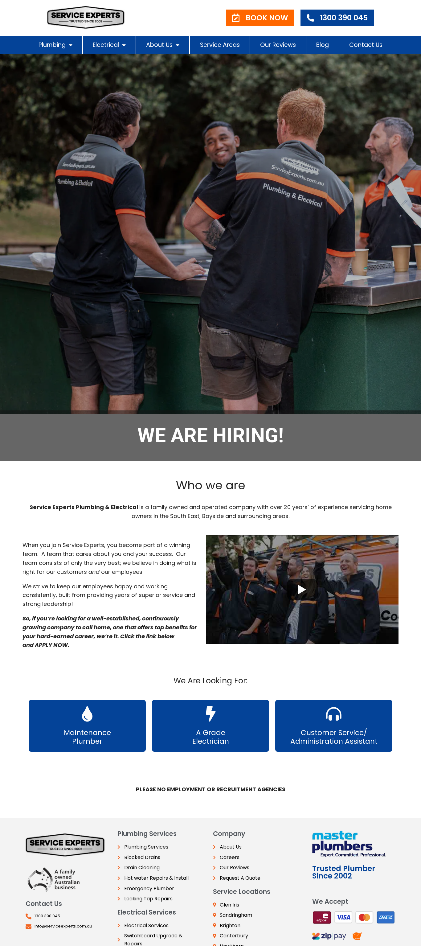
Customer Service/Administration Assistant (334, 737)
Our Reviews (278, 45)
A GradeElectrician (210, 737)
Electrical (106, 45)
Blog (322, 45)
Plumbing (52, 45)
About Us (159, 45)
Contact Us (365, 45)
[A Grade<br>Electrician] (210, 714)
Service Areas (220, 45)
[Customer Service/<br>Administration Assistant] (333, 714)
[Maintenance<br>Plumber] (87, 714)
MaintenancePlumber (87, 737)
